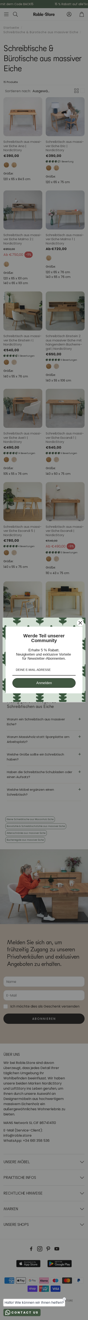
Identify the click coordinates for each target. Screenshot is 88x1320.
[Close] (80, 623)
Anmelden (44, 683)
